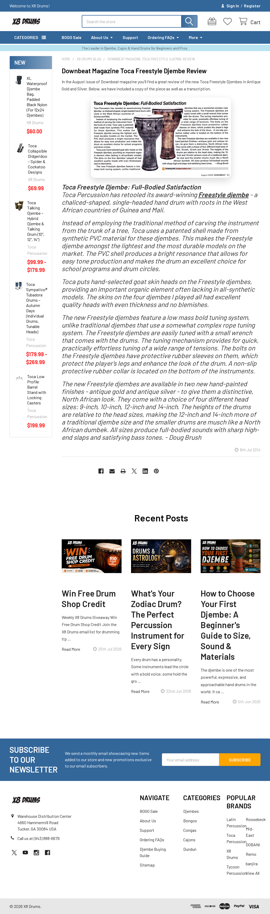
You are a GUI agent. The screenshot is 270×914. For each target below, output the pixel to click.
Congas (189, 830)
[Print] (123, 471)
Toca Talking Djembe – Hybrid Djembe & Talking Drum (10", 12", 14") (35, 221)
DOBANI (253, 844)
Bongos (190, 820)
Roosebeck (256, 819)
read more (71, 649)
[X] (134, 471)
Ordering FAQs (161, 37)
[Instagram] (36, 852)
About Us (99, 37)
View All (252, 873)
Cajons (189, 839)
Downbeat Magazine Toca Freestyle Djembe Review (134, 71)
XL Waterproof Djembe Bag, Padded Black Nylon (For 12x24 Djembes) (37, 97)
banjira (252, 863)
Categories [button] (26, 37)
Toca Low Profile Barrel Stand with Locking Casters (36, 389)
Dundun (189, 849)
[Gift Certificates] (213, 21)
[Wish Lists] (229, 21)
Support (130, 37)
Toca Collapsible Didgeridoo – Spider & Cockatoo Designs (37, 158)
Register (252, 5)
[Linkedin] (145, 471)
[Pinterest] (156, 471)
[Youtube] (25, 852)
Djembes (191, 811)
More (193, 37)
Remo (251, 854)
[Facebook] (101, 471)
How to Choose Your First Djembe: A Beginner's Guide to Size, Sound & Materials (228, 624)
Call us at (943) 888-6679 (38, 838)
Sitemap (147, 864)
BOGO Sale (71, 37)
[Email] (112, 471)
